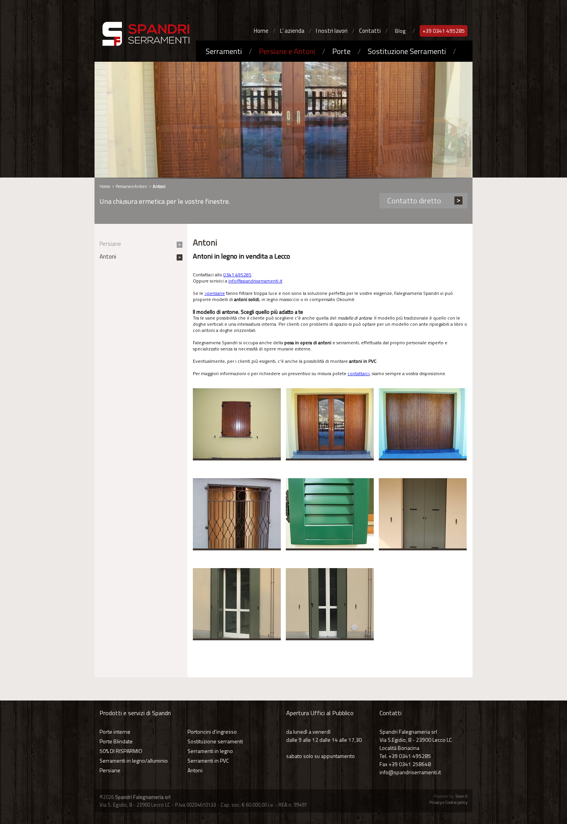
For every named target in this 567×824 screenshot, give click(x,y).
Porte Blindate (116, 741)
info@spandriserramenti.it (255, 280)
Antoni (108, 256)
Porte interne (115, 732)
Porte (341, 51)
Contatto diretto (414, 200)
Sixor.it (461, 796)
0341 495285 (237, 274)
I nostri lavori (332, 30)
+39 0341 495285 (443, 31)
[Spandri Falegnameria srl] (143, 35)
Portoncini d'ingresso (212, 732)
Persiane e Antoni (287, 51)
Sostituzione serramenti (215, 741)
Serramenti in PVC (208, 760)
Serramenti (224, 51)
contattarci (359, 373)
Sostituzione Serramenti (407, 51)
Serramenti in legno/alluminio (134, 760)
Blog (400, 31)
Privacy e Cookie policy (448, 802)
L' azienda (292, 30)
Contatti (370, 30)
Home (261, 30)
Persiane (110, 243)
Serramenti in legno (210, 751)
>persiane (214, 293)
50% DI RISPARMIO (121, 751)
